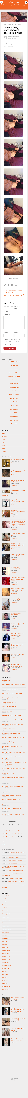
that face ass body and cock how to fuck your (18, 480)
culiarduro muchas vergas (8, 728)
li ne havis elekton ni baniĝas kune (18, 491)
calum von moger (6, 790)
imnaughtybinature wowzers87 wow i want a (17, 568)
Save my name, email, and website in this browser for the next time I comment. (13, 342)
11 (6, 833)
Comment (7, 315)
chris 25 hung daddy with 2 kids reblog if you (13, 737)
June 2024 (5, 974)
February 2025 (6, 950)
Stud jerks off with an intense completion (18, 1019)
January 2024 (5, 989)
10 (4, 833)
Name (6, 333)
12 (9, 833)
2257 (16, 1080)
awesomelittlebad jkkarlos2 (9, 706)
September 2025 (6, 929)
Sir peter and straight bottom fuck (18, 534)
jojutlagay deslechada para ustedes (11, 733)
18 (6, 836)
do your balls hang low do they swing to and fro (14, 291)
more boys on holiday (7, 711)
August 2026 (5, 896)
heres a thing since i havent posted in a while (13, 29)
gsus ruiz (4, 804)
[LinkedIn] (16, 285)
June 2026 (5, 902)
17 (4, 836)
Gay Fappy (13, 1078)
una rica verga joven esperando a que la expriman (12, 757)
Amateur (9, 24)
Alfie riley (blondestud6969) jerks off (18, 998)
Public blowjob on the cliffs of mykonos (11, 795)
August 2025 (5, 932)
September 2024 (6, 965)
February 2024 (6, 986)
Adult (5, 24)
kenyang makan (6, 680)
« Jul (3, 844)
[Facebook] (9, 285)
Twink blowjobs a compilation (16, 870)
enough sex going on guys (17, 599)
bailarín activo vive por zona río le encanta (12, 724)
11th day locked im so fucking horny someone (13, 768)
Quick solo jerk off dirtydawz (9, 782)
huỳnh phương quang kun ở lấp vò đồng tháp (13, 684)
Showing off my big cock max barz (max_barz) (18, 1039)
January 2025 (5, 953)
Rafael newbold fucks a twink (16, 860)
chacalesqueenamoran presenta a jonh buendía (12, 747)
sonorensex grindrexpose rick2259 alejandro (13, 886)
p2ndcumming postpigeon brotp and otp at (12, 786)
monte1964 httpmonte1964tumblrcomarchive (18, 511)
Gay (15, 24)
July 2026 (4, 899)
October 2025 (5, 926)
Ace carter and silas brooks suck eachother (13, 814)
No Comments (14, 278)
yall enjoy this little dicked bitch (9, 702)
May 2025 (4, 941)
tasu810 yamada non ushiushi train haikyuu (16, 665)
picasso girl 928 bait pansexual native (16, 613)
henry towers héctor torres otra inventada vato (17, 634)
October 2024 (5, 962)
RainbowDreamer (13, 36)
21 (15, 836)
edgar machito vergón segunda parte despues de (17, 500)
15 (18, 833)
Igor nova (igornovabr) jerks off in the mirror (13, 777)
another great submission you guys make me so (17, 589)
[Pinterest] (12, 285)
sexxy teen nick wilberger (8, 742)
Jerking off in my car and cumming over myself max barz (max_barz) (17, 1009)
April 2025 (4, 944)
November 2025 (6, 923)
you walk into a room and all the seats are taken (13, 874)
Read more (14, 463)
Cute (13, 24)
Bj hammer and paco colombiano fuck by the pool (13, 866)
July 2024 (4, 971)
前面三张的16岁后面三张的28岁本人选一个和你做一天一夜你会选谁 (14, 763)
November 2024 (6, 959)
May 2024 (4, 977)
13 (12, 833)
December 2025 (6, 920)
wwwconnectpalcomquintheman (10, 689)
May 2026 (4, 905)
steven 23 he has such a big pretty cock (12, 720)
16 (21, 833)
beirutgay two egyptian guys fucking (13, 853)
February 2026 (6, 914)
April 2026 (4, 908)
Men (21, 24)
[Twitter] (5, 285)
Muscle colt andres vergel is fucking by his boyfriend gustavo (18, 579)
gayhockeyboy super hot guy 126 (13, 295)
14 (15, 833)
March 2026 (5, 911)
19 (9, 836)
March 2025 (5, 947)
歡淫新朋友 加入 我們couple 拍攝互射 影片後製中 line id (18, 544)
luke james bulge (13, 863)
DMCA (12, 1080)
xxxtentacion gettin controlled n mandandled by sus (18, 555)
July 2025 (4, 935)
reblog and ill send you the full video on (12, 693)
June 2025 (5, 938)
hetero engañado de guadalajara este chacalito (11, 809)
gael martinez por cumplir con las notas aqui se (17, 644)
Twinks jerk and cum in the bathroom (17, 1029)
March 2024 (5, 983)
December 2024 (6, 956)
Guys (18, 24)
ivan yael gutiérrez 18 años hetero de (11, 698)
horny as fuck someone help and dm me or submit (18, 470)
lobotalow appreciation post (17, 459)
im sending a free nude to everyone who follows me (17, 624)
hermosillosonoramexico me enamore (11, 715)
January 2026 (5, 917)
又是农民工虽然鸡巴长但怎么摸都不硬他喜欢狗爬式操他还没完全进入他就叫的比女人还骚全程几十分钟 (18, 523)
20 (12, 836)
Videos (4, 451)
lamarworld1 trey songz (8, 773)
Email (16, 333)
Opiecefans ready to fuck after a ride (11, 799)
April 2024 (4, 980)
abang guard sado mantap (15, 878)
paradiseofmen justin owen (17, 654)
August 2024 (5, 968)
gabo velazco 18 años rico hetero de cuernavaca (14, 882)
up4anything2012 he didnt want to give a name (14, 752)
